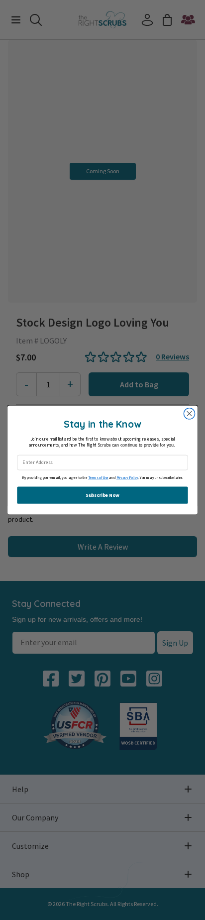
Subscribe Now (102, 495)
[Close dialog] (189, 413)
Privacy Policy (127, 477)
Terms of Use (98, 477)
